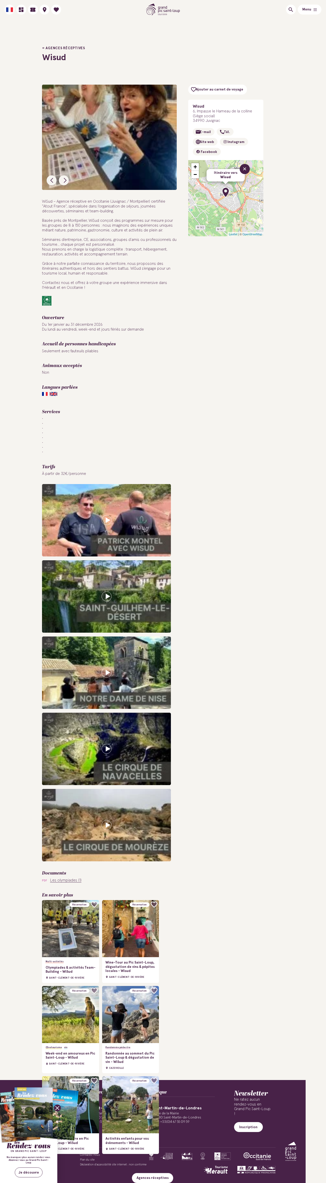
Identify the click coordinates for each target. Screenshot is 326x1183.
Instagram (235, 142)
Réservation (79, 905)
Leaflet (233, 234)
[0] (56, 10)
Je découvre (29, 1172)
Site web (207, 142)
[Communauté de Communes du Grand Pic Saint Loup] (290, 1151)
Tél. (227, 132)
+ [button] (195, 167)
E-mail (205, 132)
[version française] (10, 10)
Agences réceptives (65, 48)
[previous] (52, 180)
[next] (64, 180)
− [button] (195, 174)
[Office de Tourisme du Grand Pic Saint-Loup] (163, 9)
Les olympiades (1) (66, 880)
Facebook (208, 152)
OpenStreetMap (252, 234)
